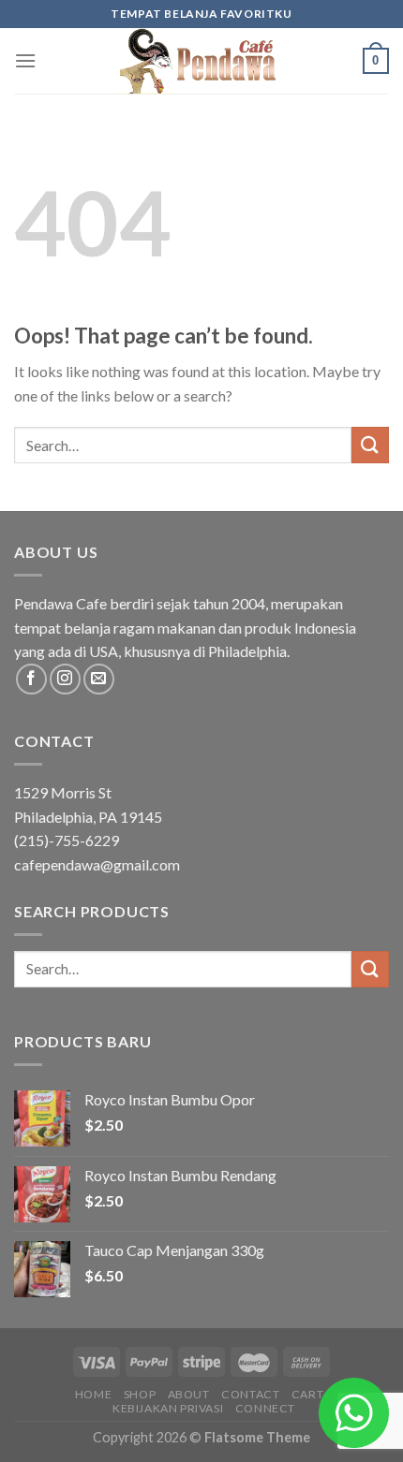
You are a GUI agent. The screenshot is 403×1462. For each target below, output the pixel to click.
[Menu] (25, 60)
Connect (265, 1408)
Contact (250, 1394)
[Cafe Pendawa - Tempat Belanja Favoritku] (201, 61)
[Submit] (370, 445)
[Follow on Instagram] (65, 679)
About (189, 1394)
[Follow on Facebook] (31, 679)
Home (93, 1394)
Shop (140, 1394)
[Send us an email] (98, 679)
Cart (307, 1394)
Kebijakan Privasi (167, 1408)
